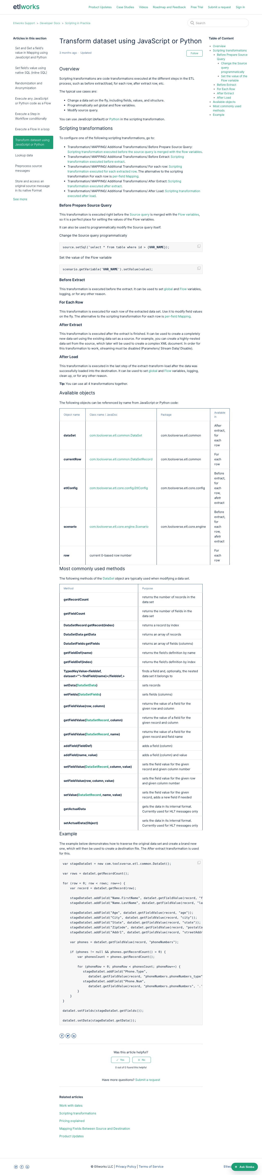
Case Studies (125, 7)
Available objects (224, 101)
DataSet (108, 578)
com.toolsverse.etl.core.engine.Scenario (119, 527)
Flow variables (188, 214)
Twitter (67, 1035)
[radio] (120, 1060)
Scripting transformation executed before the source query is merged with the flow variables (135, 152)
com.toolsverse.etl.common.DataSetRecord (121, 459)
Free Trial (197, 7)
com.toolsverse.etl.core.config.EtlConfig (119, 488)
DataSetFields (89, 694)
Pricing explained (72, 1121)
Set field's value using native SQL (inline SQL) (31, 70)
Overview (219, 46)
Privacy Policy (126, 1166)
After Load (224, 97)
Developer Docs (50, 23)
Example (218, 114)
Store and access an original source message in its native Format (32, 185)
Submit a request (219, 7)
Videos (143, 7)
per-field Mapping (125, 176)
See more (20, 199)
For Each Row (226, 89)
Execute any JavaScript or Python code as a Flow (33, 101)
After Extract (225, 93)
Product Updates (100, 7)
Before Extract (226, 84)
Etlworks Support (24, 23)
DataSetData (86, 685)
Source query (140, 214)
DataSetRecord (97, 720)
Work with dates (70, 1105)
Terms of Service (151, 1166)
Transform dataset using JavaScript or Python (32, 142)
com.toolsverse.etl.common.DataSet (116, 435)
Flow (183, 289)
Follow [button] (194, 53)
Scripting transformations (77, 1113)
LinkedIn (73, 1035)
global (168, 289)
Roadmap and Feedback (169, 7)
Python (114, 119)
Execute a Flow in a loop (32, 129)
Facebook (61, 1035)
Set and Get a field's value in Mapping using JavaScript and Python (31, 52)
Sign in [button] (240, 7)
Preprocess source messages (28, 168)
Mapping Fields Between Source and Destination (94, 1128)
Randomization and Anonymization (28, 85)
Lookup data (24, 155)
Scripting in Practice (77, 23)
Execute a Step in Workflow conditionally (31, 116)
